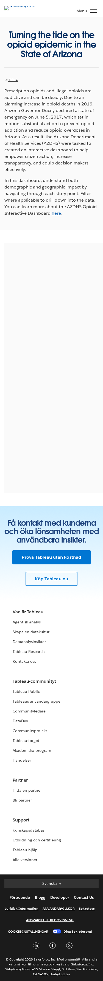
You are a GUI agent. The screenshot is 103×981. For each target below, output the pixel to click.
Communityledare (29, 711)
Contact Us (84, 897)
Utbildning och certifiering (37, 840)
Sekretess (86, 908)
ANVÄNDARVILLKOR (59, 908)
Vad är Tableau (28, 612)
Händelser (22, 760)
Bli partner (22, 800)
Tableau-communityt (34, 681)
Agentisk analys (27, 622)
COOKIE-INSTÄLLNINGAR (28, 931)
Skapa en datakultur (31, 631)
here (56, 213)
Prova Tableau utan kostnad (51, 557)
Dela (13, 80)
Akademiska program (32, 750)
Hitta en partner (27, 790)
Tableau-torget (26, 740)
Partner (20, 780)
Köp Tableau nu (51, 579)
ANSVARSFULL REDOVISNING (50, 920)
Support (21, 820)
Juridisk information (21, 908)
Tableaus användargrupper (37, 701)
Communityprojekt (30, 730)
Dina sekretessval (77, 931)
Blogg (40, 897)
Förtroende (20, 897)
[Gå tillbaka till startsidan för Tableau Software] (23, 6)
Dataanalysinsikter (29, 641)
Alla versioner (25, 859)
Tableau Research (29, 651)
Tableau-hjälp (25, 849)
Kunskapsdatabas (28, 830)
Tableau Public (26, 691)
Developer (59, 897)
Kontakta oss (24, 661)
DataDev (20, 720)
